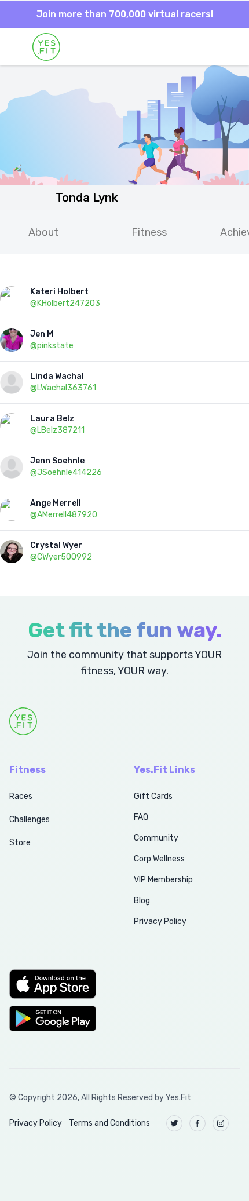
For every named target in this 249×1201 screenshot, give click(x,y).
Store (20, 843)
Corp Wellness (159, 859)
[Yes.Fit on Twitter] (174, 1123)
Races (20, 796)
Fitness (149, 232)
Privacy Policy (160, 921)
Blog (142, 901)
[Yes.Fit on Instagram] (221, 1123)
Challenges (29, 819)
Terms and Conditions (109, 1123)
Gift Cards (153, 796)
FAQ (141, 817)
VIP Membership (163, 880)
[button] (58, 983)
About (43, 232)
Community (156, 838)
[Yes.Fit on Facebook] (197, 1123)
